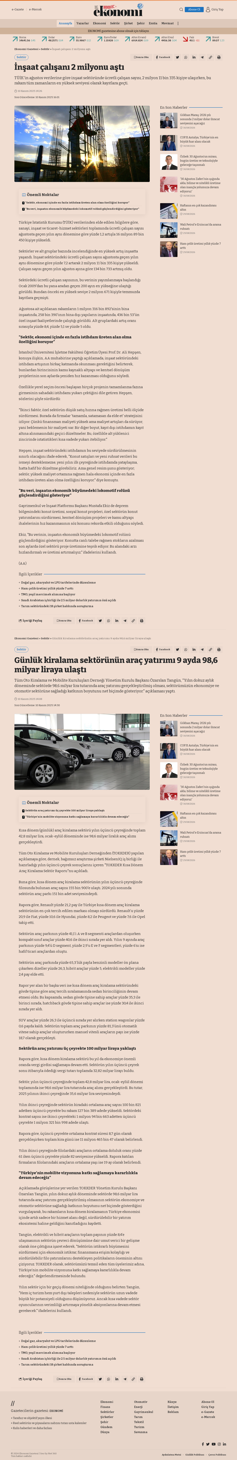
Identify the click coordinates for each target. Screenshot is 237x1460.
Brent (215, 37)
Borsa (22, 37)
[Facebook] (203, 1444)
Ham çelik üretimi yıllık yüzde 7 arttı (47, 588)
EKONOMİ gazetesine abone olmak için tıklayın (118, 31)
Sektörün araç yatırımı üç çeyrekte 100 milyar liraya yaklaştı (65, 810)
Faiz (191, 37)
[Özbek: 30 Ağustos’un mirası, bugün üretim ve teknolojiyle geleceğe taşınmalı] (168, 162)
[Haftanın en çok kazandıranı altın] (168, 211)
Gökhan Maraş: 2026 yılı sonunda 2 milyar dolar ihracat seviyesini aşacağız (200, 119)
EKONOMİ (56, 1411)
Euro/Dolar (110, 37)
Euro (79, 37)
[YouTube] (214, 1444)
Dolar (51, 37)
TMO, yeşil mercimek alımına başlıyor (48, 594)
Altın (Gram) (139, 37)
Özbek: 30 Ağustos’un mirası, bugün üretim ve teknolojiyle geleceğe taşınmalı (199, 161)
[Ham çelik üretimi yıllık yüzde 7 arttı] (168, 249)
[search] (181, 9)
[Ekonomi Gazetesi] (118, 9)
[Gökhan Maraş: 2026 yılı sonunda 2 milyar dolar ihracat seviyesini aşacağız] (168, 120)
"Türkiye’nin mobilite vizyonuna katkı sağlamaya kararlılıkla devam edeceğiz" (77, 816)
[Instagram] (219, 1444)
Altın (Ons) (167, 37)
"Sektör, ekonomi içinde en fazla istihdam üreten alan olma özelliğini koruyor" (77, 202)
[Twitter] (208, 1444)
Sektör (45, 49)
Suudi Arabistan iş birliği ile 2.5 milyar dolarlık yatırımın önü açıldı (68, 600)
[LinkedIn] (224, 1444)
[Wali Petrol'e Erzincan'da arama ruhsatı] (168, 230)
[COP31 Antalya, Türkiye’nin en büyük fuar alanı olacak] (168, 143)
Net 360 (52, 1453)
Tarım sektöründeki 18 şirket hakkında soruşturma (57, 606)
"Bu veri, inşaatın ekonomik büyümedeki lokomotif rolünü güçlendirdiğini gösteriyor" (82, 208)
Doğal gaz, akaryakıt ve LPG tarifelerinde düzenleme (58, 582)
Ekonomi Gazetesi (26, 49)
